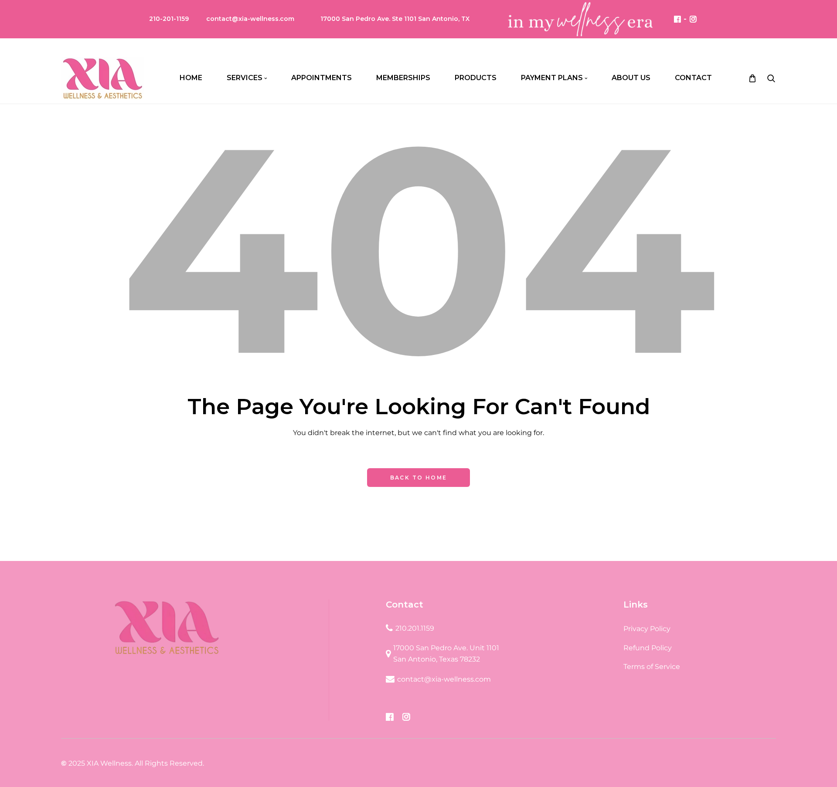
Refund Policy (647, 648)
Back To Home (418, 477)
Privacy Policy (646, 629)
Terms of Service (651, 666)
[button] (771, 78)
